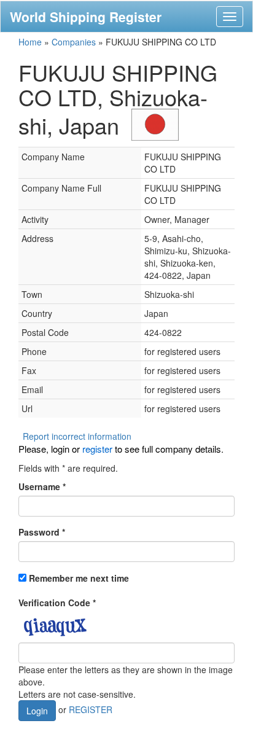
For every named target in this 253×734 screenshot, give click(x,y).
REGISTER (90, 709)
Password (41, 532)
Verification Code (57, 602)
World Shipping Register (86, 16)
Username (42, 486)
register (97, 448)
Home (30, 42)
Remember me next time (79, 578)
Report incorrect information (77, 436)
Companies (74, 42)
